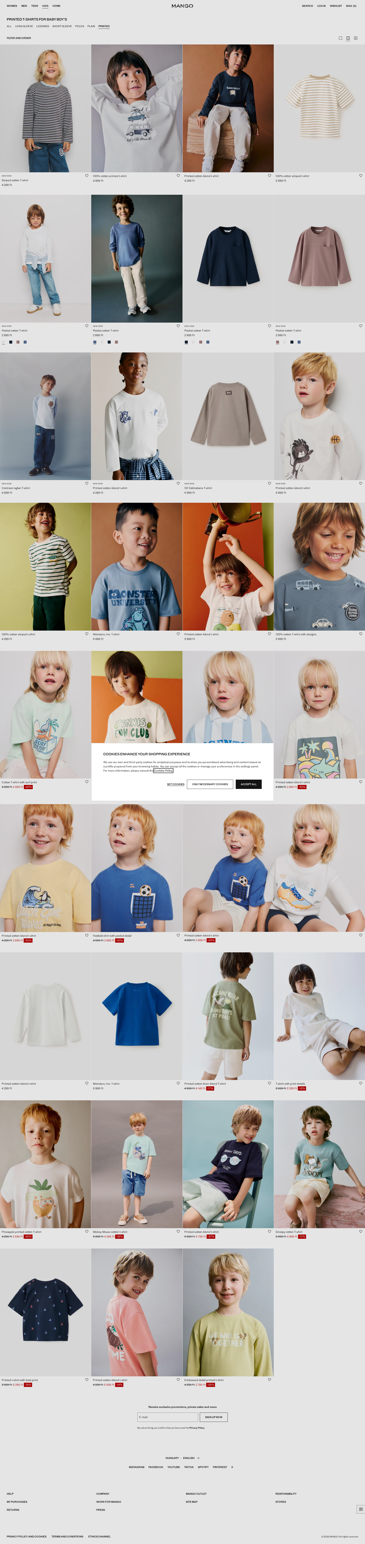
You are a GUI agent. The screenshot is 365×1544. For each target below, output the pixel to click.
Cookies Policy (163, 770)
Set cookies (175, 784)
